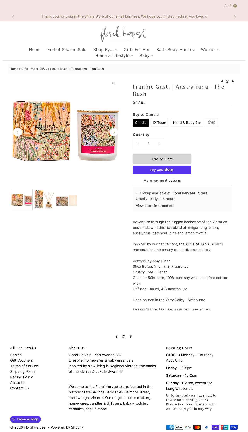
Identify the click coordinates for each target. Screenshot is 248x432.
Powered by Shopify (67, 427)
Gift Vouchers (21, 360)
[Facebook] (117, 336)
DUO (212, 123)
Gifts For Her (137, 49)
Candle (140, 123)
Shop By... (104, 49)
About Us (17, 383)
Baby (145, 55)
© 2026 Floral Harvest (28, 427)
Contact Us (19, 388)
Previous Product (178, 309)
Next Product (201, 309)
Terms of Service (24, 366)
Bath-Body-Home (175, 49)
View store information (154, 206)
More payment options (162, 180)
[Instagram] (123, 336)
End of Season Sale (67, 49)
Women (209, 49)
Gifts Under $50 (33, 69)
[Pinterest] (131, 336)
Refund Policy (21, 377)
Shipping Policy (22, 371)
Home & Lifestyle (113, 55)
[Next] (235, 16)
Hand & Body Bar (187, 123)
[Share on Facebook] (222, 82)
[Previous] (13, 16)
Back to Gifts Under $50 (148, 309)
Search (16, 355)
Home (35, 49)
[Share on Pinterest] (233, 82)
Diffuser (159, 123)
